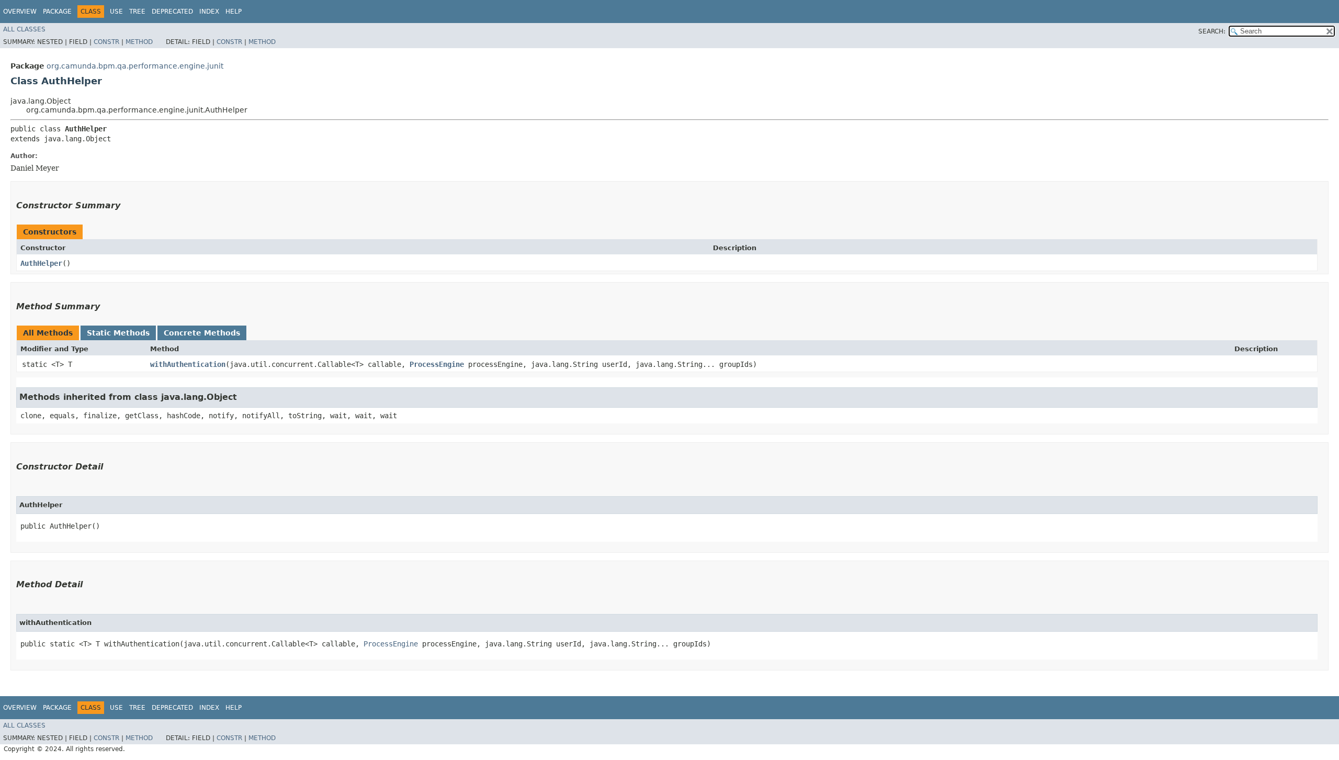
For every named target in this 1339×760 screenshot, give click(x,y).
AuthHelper (41, 263)
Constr (106, 42)
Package (57, 11)
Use (116, 11)
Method (139, 42)
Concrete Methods (202, 333)
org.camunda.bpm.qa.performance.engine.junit (135, 66)
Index (209, 11)
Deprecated (172, 11)
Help (233, 11)
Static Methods (118, 333)
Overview (20, 11)
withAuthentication (187, 364)
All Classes (24, 29)
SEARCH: (1211, 31)
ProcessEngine (437, 364)
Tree (137, 11)
